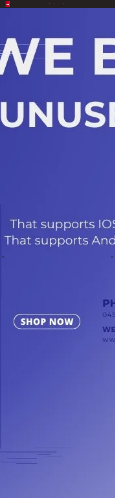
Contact (64, 3)
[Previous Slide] (3, 257)
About (59, 3)
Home (50, 3)
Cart (109, 3)
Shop (55, 3)
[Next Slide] (112, 257)
